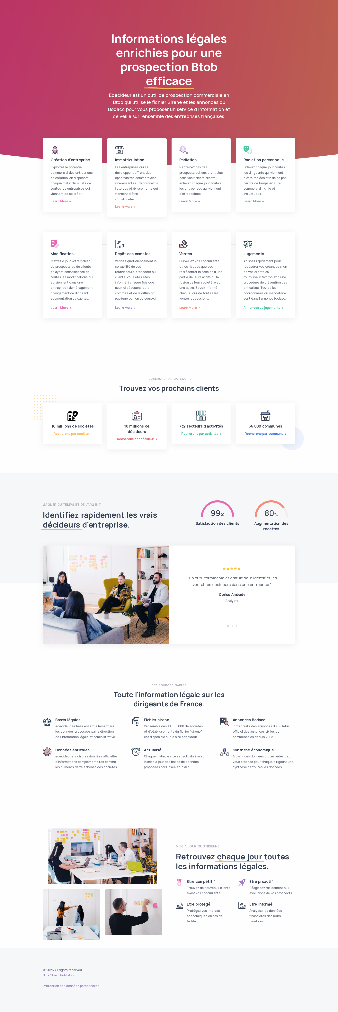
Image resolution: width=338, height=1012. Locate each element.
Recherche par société (71, 433)
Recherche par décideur (135, 439)
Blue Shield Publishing (59, 975)
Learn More (59, 201)
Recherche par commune (264, 433)
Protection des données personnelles (71, 986)
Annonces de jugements (262, 307)
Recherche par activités (199, 433)
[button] (228, 626)
